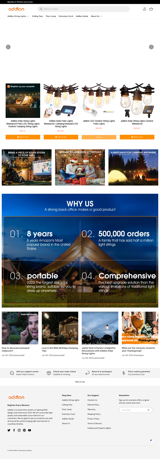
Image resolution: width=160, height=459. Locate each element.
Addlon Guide (82, 16)
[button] (151, 8)
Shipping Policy (94, 414)
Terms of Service (94, 423)
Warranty (91, 409)
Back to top (80, 382)
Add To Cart (24, 137)
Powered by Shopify (25, 450)
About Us (95, 16)
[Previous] (8, 47)
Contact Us (92, 400)
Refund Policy (93, 404)
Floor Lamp (51, 16)
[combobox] (83, 9)
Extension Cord (66, 16)
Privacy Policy (93, 419)
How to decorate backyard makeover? (15, 349)
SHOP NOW (28, 2)
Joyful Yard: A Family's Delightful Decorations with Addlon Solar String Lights (98, 351)
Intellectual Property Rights (99, 428)
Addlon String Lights (16, 16)
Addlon (15, 450)
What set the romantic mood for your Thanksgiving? (138, 349)
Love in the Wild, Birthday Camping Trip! (60, 349)
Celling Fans (37, 16)
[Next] (151, 47)
